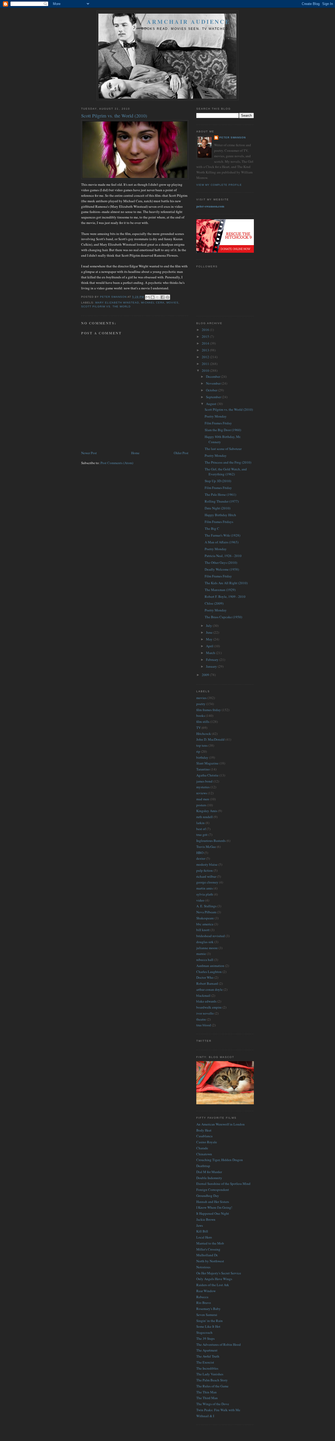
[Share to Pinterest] (167, 297)
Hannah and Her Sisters (212, 1201)
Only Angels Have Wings (214, 1278)
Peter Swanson (232, 137)
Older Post (181, 453)
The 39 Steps (205, 1338)
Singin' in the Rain (209, 1320)
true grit (202, 834)
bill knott (203, 929)
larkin (200, 822)
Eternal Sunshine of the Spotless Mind (223, 1183)
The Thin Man (206, 1392)
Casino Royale (206, 1142)
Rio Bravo (203, 1302)
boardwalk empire (209, 1007)
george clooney (207, 882)
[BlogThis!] (152, 297)
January (212, 666)
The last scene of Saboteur (223, 448)
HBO (199, 852)
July (209, 625)
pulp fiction (204, 870)
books (200, 715)
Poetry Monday (216, 416)
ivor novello (205, 1013)
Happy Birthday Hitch (220, 515)
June (209, 632)
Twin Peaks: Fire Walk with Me (218, 1410)
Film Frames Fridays (219, 521)
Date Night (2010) (217, 508)
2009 (206, 674)
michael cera (152, 302)
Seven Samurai (206, 1314)
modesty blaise (206, 864)
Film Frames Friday (218, 423)
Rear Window (206, 1290)
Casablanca (204, 1136)
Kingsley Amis (206, 810)
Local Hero (204, 1237)
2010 (206, 370)
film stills (202, 721)
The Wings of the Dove (212, 1403)
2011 (206, 363)
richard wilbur (206, 876)
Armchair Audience (188, 22)
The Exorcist (205, 1362)
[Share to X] (157, 297)
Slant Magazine (207, 763)
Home (135, 453)
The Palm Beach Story (212, 1380)
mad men (202, 799)
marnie (201, 953)
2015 (206, 336)
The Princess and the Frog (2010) (228, 462)
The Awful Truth (207, 1356)
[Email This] (147, 297)
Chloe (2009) (214, 603)
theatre (201, 1019)
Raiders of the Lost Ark (212, 1284)
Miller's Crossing (208, 1249)
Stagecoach (204, 1332)
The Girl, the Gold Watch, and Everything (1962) (226, 472)
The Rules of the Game (212, 1386)
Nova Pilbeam (206, 912)
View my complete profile (219, 184)
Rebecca (202, 1296)
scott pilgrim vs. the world (106, 306)
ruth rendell (204, 816)
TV (198, 727)
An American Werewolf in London (220, 1124)
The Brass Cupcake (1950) (223, 617)
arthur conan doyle (209, 989)
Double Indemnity (209, 1177)
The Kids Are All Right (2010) (226, 583)
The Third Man (207, 1397)
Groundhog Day (207, 1195)
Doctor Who (205, 977)
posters (201, 805)
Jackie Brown (205, 1219)
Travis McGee (206, 846)
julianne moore (207, 947)
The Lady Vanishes (209, 1374)
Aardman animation (210, 965)
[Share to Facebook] (162, 297)
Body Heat (203, 1130)
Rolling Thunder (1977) (222, 501)
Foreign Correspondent (212, 1189)
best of (201, 828)
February (212, 659)
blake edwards (206, 1001)
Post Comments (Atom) (116, 462)
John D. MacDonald (210, 739)
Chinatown (204, 1154)
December (213, 376)
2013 (206, 350)
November (213, 383)
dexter (200, 858)
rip (198, 751)
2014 (206, 343)
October (212, 390)
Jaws (199, 1225)
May (209, 639)
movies (172, 302)
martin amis (204, 888)
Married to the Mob (210, 1243)
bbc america (204, 924)
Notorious (203, 1267)
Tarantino (203, 769)
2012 (206, 356)
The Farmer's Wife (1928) (222, 535)
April (210, 646)
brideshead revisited (210, 935)
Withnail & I (205, 1416)
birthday (202, 757)
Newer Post (89, 453)
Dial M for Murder (209, 1171)
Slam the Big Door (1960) (223, 429)
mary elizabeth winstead (117, 302)
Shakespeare (205, 918)
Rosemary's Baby (208, 1308)
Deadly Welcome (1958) (222, 569)
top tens (202, 745)
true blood (203, 1025)
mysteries (203, 787)
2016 (206, 329)
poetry (200, 703)
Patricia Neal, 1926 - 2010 (223, 555)
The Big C (212, 528)
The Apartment (206, 1350)
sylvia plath (204, 894)
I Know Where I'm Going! (214, 1207)
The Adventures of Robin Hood (218, 1344)
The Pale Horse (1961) (220, 494)
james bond (204, 781)
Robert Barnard (207, 983)
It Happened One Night (212, 1213)
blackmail (203, 995)
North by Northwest (210, 1261)
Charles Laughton (209, 971)
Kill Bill (202, 1231)
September (214, 397)
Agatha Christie (207, 775)
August (211, 403)
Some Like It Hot (208, 1326)
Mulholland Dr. (207, 1255)
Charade (202, 1148)
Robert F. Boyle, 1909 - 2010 (225, 596)
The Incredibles (207, 1368)
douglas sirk (205, 941)
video (200, 900)
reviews (201, 793)
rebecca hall (204, 959)
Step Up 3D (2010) (218, 481)
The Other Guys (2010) (221, 562)
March (211, 652)
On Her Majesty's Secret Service (218, 1273)
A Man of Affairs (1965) (221, 542)
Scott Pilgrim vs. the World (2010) (229, 409)
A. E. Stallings (206, 906)
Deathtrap (203, 1165)
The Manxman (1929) (220, 589)
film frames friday (208, 709)
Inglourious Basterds (211, 840)
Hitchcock (203, 733)
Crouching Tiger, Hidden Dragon (219, 1159)
